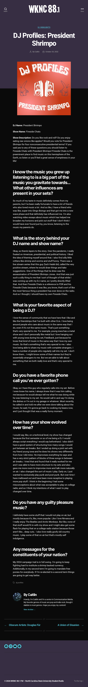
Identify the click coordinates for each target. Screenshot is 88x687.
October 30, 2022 (52, 52)
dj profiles (19, 583)
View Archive (29, 610)
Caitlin (37, 52)
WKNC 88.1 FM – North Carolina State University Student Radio (37, 681)
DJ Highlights (44, 27)
